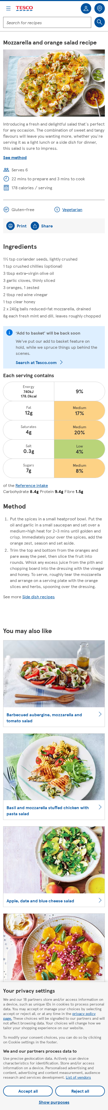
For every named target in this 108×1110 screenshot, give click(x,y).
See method (15, 157)
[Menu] (8, 8)
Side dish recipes (38, 597)
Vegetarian (72, 209)
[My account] (86, 8)
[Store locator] (99, 8)
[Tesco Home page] (25, 8)
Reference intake (31, 485)
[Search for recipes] (99, 22)
